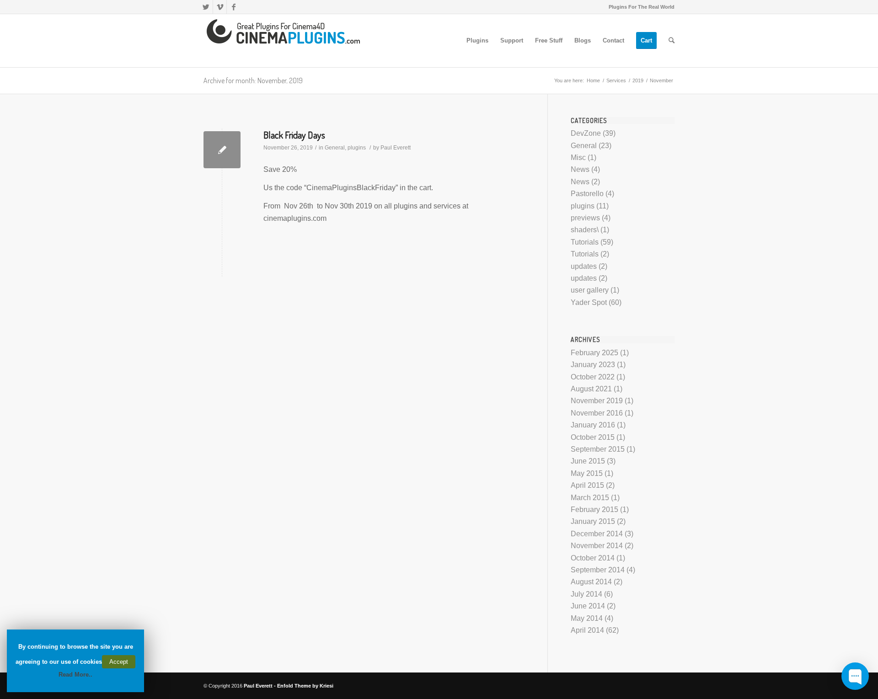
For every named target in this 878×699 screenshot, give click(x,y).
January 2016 (593, 425)
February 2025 (594, 353)
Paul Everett (395, 147)
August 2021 (591, 389)
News (580, 169)
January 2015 (593, 521)
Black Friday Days (294, 134)
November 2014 (597, 546)
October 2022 (593, 377)
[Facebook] (234, 7)
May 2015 (587, 473)
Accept (118, 661)
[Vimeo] (219, 7)
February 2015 (594, 509)
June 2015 (588, 461)
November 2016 (597, 413)
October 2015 (593, 437)
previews (585, 218)
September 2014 (598, 570)
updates (584, 266)
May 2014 (587, 618)
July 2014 (586, 594)
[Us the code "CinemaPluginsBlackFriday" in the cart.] (222, 149)
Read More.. (75, 674)
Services (616, 80)
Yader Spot (589, 302)
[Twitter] (206, 7)
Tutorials (585, 242)
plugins (357, 147)
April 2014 (587, 630)
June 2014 (588, 606)
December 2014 (597, 534)
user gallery (590, 290)
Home (593, 80)
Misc (578, 157)
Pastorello (587, 193)
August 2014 (591, 582)
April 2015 (587, 485)
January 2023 (593, 364)
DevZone (586, 133)
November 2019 (597, 401)
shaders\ (585, 230)
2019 (637, 80)
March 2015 (590, 498)
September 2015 (598, 449)
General (335, 147)
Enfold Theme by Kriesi (305, 685)
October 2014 (593, 558)
